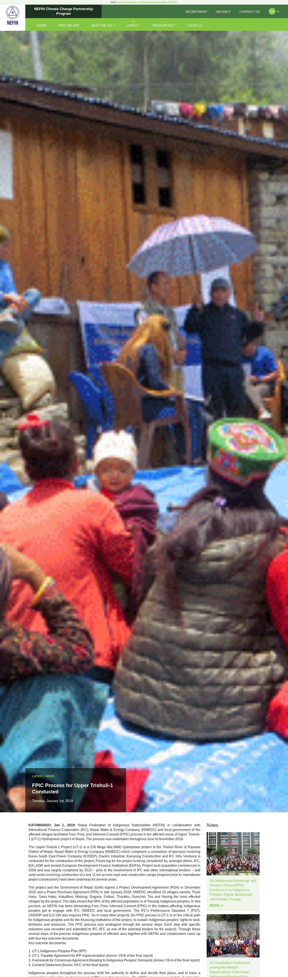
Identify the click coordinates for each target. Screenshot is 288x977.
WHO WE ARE (68, 25)
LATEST (132, 25)
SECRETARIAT (196, 11)
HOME (41, 25)
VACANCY (223, 11)
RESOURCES (163, 25)
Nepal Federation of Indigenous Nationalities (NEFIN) (146, 2)
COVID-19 (194, 25)
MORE (215, 905)
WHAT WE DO (101, 25)
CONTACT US (250, 11)
